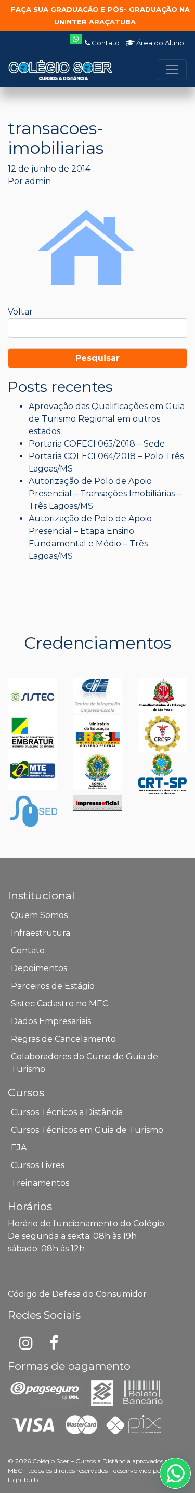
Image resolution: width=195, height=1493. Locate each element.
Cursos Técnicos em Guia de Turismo (87, 1130)
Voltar (20, 312)
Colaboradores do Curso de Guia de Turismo (84, 1063)
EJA (19, 1148)
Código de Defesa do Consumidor (77, 1294)
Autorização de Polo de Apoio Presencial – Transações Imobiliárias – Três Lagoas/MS (105, 493)
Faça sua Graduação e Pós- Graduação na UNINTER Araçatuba (100, 15)
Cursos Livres (37, 1165)
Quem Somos (39, 915)
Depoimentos (39, 968)
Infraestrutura (40, 933)
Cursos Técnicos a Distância (67, 1112)
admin (38, 181)
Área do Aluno (159, 42)
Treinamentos (40, 1183)
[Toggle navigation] (172, 69)
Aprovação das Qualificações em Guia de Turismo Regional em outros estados (107, 418)
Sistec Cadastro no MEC (59, 1004)
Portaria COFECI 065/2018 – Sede (97, 444)
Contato (105, 42)
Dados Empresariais (51, 1021)
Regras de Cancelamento (63, 1039)
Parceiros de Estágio (53, 986)
